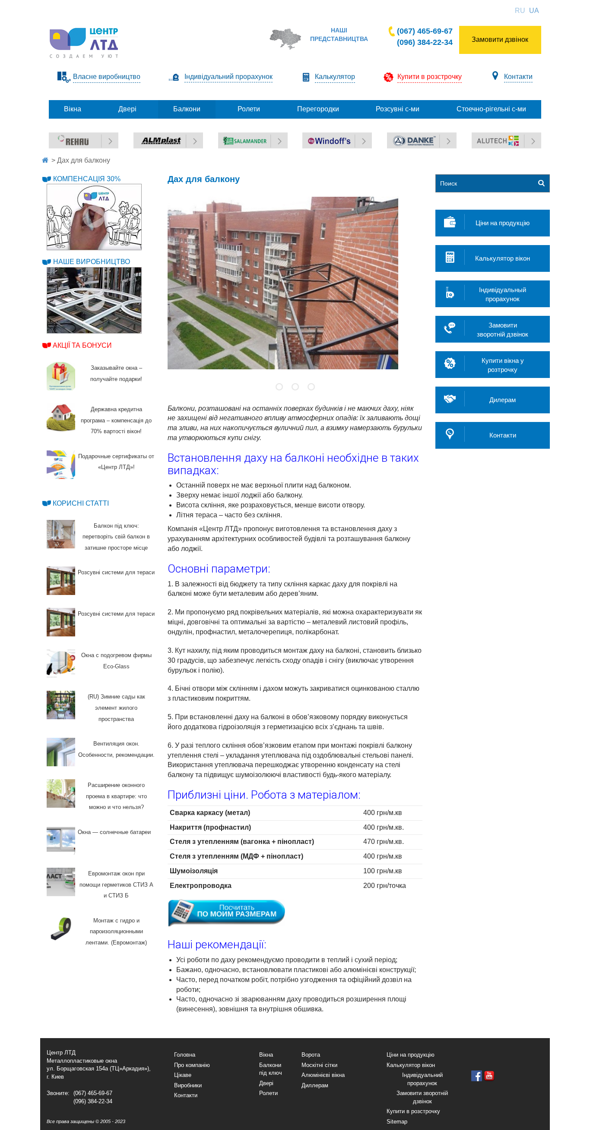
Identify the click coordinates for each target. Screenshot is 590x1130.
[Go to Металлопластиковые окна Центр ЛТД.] (45, 160)
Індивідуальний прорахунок (228, 76)
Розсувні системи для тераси (116, 572)
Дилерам (502, 399)
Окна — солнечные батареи (114, 832)
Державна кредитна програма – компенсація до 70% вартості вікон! (116, 420)
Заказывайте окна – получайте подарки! (116, 373)
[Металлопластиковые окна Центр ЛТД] (85, 42)
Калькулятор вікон (502, 258)
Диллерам (314, 1085)
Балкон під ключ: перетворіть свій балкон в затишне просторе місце (116, 537)
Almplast (145, 137)
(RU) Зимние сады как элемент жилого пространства (116, 707)
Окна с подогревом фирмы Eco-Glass (116, 661)
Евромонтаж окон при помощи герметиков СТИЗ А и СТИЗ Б (116, 884)
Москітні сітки (319, 1065)
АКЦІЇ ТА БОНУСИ (82, 345)
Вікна (266, 1054)
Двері (266, 1083)
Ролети (268, 1093)
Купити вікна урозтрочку (503, 365)
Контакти (518, 76)
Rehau (58, 137)
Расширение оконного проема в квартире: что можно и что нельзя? (116, 796)
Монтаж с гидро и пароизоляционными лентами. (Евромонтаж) (116, 931)
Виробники (188, 1085)
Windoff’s (315, 137)
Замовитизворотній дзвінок (502, 329)
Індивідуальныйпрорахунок (502, 294)
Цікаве (182, 1075)
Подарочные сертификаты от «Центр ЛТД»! (116, 462)
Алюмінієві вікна (323, 1075)
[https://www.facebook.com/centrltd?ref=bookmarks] (476, 1075)
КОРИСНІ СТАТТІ (81, 503)
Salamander (235, 137)
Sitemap (397, 1121)
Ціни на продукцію (503, 223)
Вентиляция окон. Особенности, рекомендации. (116, 749)
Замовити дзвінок (500, 39)
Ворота (310, 1054)
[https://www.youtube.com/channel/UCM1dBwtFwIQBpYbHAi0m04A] (489, 1075)
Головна (184, 1054)
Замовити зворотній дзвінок (422, 1097)
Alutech (482, 137)
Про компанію (192, 1065)
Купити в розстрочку (413, 1111)
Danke (396, 137)
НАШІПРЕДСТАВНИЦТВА (339, 34)
